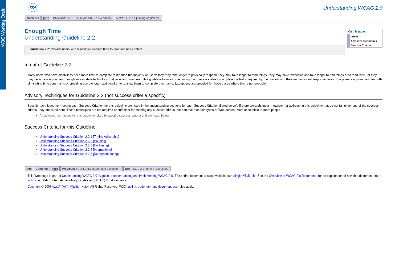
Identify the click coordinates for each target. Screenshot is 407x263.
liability (131, 187)
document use (168, 187)
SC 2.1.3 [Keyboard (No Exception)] (82, 18)
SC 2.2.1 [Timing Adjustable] (138, 18)
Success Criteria (361, 45)
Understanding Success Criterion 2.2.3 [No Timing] (74, 145)
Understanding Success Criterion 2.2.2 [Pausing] (73, 141)
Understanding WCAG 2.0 (353, 8)
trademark (144, 187)
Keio (84, 187)
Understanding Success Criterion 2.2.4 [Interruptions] (76, 149)
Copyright (34, 187)
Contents (33, 18)
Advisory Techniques (364, 41)
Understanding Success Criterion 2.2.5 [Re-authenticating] (79, 154)
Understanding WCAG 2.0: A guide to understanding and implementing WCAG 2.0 (117, 176)
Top (29, 168)
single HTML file (244, 176)
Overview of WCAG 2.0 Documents (293, 176)
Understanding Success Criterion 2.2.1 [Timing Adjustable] (79, 136)
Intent (354, 36)
